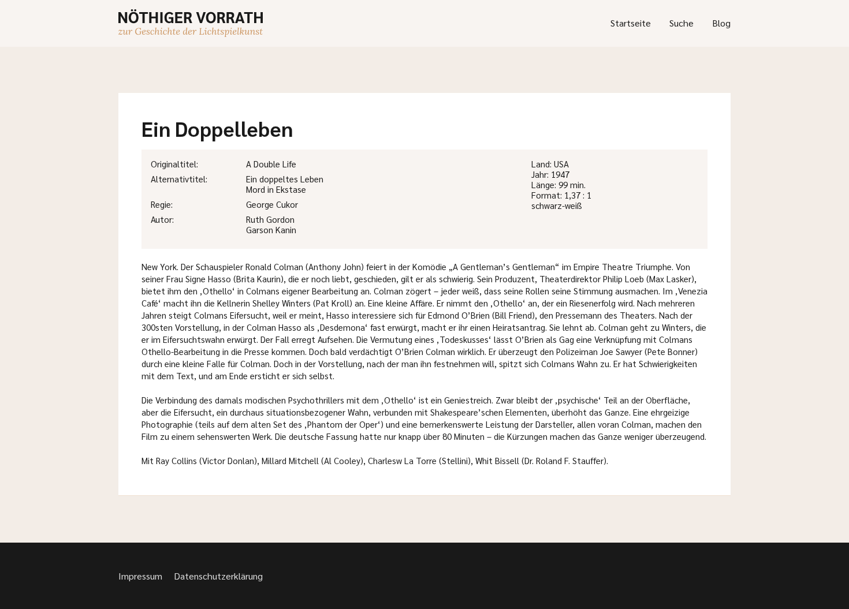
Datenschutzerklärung (218, 576)
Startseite (630, 23)
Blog (721, 23)
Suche (681, 23)
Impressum (140, 576)
